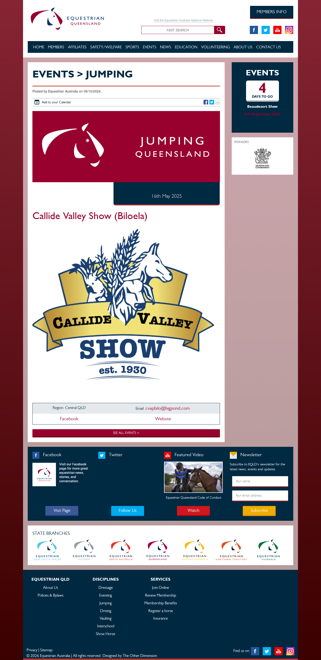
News (165, 47)
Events (149, 47)
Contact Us (268, 47)
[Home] (81, 18)
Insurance (160, 618)
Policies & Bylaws (50, 595)
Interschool (105, 626)
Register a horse (160, 610)
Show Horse (105, 633)
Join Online (160, 587)
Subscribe (259, 510)
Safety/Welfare (106, 47)
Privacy (32, 650)
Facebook (69, 418)
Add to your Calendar (56, 102)
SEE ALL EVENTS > (126, 433)
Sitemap (46, 650)
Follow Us (128, 510)
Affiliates (77, 47)
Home (38, 47)
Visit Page (62, 510)
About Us (243, 47)
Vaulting (105, 618)
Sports (132, 47)
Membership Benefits (160, 603)
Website (162, 418)
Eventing (105, 595)
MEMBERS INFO (272, 11)
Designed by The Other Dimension (129, 655)
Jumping (105, 603)
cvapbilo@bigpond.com (167, 408)
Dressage (105, 587)
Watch (193, 510)
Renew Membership (160, 595)
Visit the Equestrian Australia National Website (183, 20)
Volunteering (215, 47)
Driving (105, 610)
